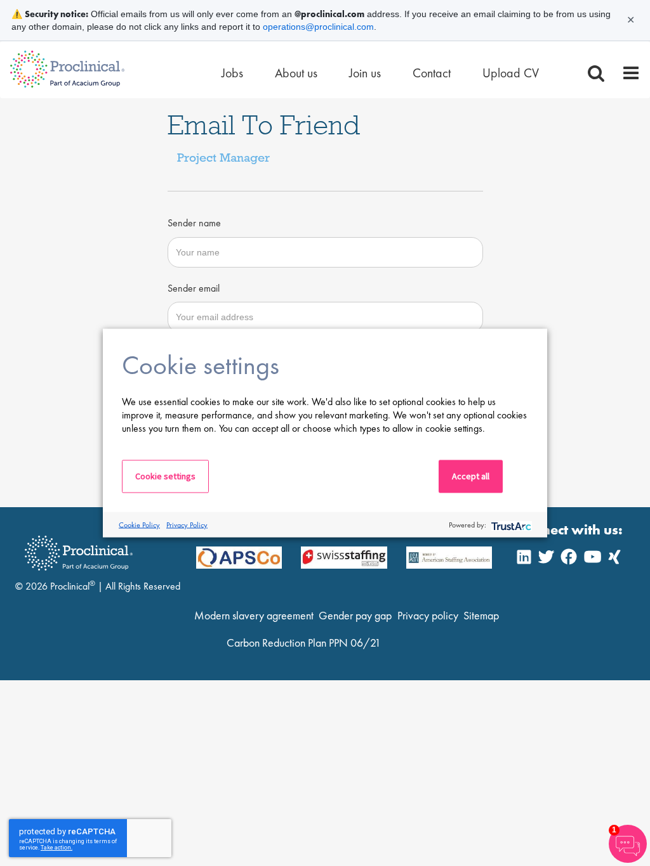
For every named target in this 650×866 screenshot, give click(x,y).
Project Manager (223, 157)
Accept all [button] (470, 476)
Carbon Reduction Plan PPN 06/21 (304, 642)
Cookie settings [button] (165, 476)
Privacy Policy (187, 524)
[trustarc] (510, 524)
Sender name (194, 222)
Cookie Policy (139, 524)
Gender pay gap (355, 615)
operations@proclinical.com (318, 27)
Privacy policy (427, 615)
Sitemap (481, 615)
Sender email (194, 288)
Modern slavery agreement (254, 615)
